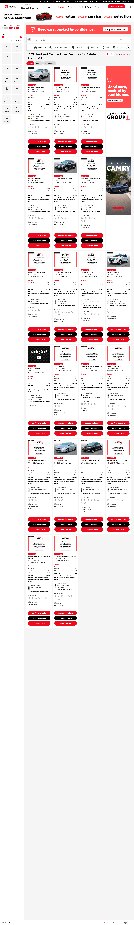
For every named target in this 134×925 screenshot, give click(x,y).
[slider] (3, 37)
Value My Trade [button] (39, 151)
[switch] (4, 26)
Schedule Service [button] (116, 6)
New (5, 25)
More (97, 7)
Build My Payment (39, 146)
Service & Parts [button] (85, 7)
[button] (130, 7)
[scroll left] (29, 47)
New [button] (49, 7)
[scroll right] (128, 47)
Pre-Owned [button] (59, 7)
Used (18, 25)
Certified (11, 25)
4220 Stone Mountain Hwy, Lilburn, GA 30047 (86, 1)
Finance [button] (71, 7)
